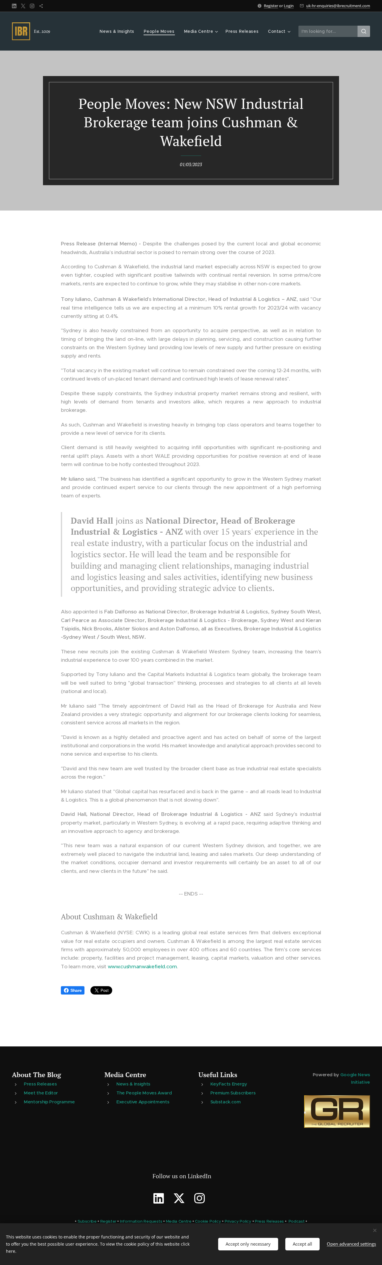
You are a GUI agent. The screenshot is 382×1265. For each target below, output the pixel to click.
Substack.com (225, 1102)
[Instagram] (32, 6)
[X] (23, 6)
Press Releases (40, 1084)
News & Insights (133, 1084)
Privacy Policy (238, 1221)
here (10, 1251)
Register (271, 5)
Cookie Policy (208, 1221)
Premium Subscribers (232, 1093)
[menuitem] (118, 31)
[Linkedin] (14, 6)
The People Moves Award (144, 1093)
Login (289, 5)
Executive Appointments (142, 1102)
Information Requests (141, 1221)
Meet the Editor (41, 1093)
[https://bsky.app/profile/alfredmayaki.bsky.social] (41, 6)
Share (75, 990)
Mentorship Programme (49, 1102)
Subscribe (87, 1221)
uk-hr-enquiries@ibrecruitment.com (338, 5)
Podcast (297, 1221)
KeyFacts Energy (228, 1084)
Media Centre (125, 1074)
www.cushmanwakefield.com (142, 966)
